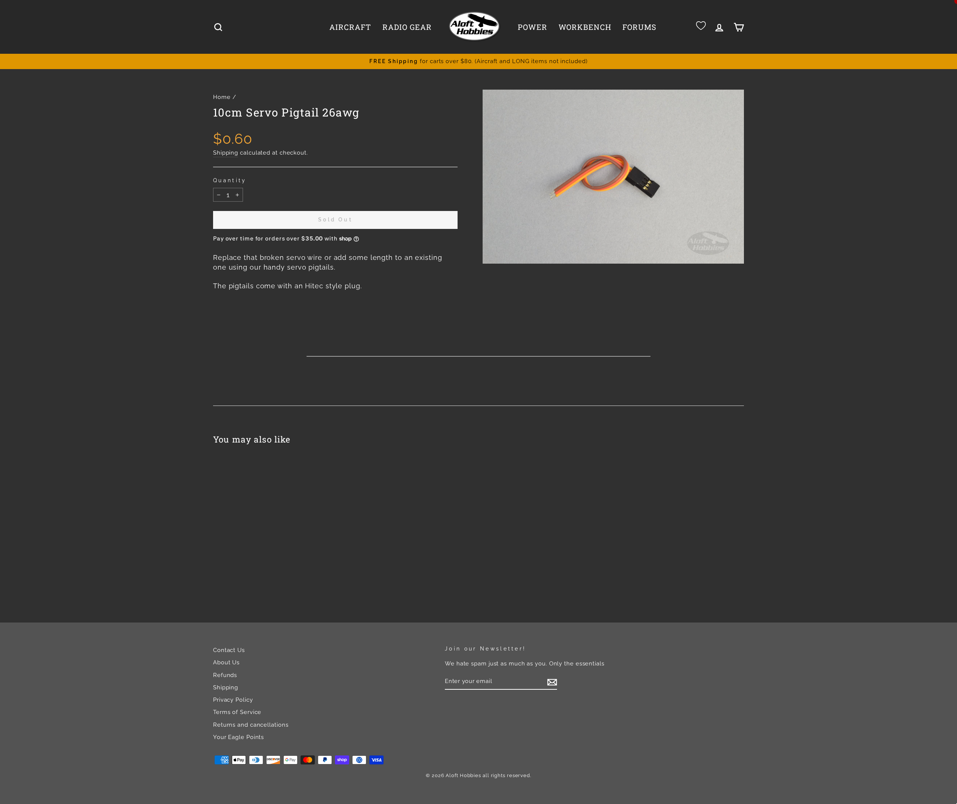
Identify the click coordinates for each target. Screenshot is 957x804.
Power (532, 27)
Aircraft (350, 27)
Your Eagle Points (238, 737)
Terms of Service (237, 712)
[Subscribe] (552, 681)
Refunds (225, 675)
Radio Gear (407, 27)
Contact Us (229, 650)
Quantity (230, 180)
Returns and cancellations (251, 724)
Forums (639, 27)
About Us (226, 662)
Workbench (584, 27)
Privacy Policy (233, 699)
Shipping (225, 152)
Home (222, 97)
